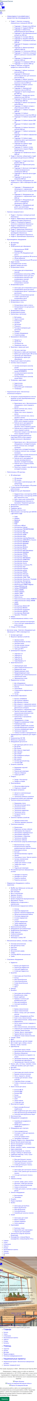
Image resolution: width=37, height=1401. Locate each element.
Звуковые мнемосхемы (21, 820)
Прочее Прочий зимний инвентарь (21, 1142)
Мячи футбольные (19, 1209)
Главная (6, 1240)
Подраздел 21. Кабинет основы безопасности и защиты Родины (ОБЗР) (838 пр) (23, 148)
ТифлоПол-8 (18, 657)
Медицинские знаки (20, 669)
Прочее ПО (17, 342)
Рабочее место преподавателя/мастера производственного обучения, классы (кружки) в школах (25, 424)
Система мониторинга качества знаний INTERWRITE (23, 370)
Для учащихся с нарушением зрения (25, 704)
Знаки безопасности (17, 662)
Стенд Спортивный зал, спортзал (20, 1151)
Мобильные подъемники (18, 740)
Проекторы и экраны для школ (20, 347)
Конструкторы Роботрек (21, 574)
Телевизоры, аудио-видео (18, 380)
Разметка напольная (20, 880)
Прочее (16, 855)
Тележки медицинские (20, 921)
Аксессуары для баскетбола (22, 976)
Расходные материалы (17, 790)
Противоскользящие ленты (22, 805)
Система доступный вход (21, 761)
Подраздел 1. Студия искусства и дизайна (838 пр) (24, 162)
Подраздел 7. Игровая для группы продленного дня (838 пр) (24, 96)
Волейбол (14, 990)
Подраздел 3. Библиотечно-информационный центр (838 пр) (24, 30)
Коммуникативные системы (22, 641)
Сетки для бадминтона (21, 969)
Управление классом (20, 345)
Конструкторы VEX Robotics (22, 558)
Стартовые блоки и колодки (22, 1081)
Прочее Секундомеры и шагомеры (21, 1144)
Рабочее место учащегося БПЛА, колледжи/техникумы (24, 464)
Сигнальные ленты (20, 807)
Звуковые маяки (19, 640)
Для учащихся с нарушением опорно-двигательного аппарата (25, 706)
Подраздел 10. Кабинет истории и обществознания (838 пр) (24, 107)
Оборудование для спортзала (19, 1128)
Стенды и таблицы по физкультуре (21, 1152)
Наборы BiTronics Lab (20, 586)
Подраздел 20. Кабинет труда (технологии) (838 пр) (23, 144)
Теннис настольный (16, 1166)
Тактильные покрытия (20, 731)
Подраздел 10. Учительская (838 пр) (25, 51)
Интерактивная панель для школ (24, 275)
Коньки (16, 1095)
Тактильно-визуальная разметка (20, 800)
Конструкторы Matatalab (21, 543)
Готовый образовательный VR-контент (25, 260)
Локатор (16, 687)
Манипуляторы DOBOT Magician (23, 584)
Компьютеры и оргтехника (18, 314)
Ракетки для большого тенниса (23, 1161)
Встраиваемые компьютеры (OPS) (24, 274)
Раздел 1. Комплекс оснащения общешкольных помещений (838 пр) (21, 22)
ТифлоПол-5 (18, 655)
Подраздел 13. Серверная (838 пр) (24, 62)
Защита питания (19, 319)
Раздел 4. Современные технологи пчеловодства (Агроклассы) (21, 226)
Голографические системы (19, 263)
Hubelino (16, 518)
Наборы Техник (18, 595)
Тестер (16, 694)
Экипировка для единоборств (23, 1060)
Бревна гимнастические (21, 1009)
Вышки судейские (19, 997)
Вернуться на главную (6, 1325)
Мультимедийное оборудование (16, 239)
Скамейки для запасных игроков (23, 1213)
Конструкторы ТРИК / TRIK (22, 577)
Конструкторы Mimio (20, 545)
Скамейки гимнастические (22, 1030)
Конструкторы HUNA (20, 534)
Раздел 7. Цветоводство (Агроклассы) (22, 234)
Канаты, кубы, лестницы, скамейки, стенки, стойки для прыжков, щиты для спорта (23, 1064)
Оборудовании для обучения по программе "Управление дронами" (24, 502)
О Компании (7, 1244)
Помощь (6, 1251)
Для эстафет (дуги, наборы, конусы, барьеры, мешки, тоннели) (21, 1043)
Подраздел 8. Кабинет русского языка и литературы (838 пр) (25, 99)
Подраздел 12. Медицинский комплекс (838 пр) (22, 59)
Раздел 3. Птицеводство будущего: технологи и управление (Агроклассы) (22, 223)
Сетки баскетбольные (20, 981)
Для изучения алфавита (21, 700)
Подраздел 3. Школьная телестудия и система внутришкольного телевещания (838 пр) (25, 169)
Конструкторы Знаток (20, 563)
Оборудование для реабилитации (21, 928)
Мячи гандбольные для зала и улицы (25, 1111)
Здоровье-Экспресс (16, 895)
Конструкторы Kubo (20, 536)
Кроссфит (14, 1067)
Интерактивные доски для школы (24, 289)
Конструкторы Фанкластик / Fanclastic (25, 579)
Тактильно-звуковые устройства (20, 817)
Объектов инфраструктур (21, 786)
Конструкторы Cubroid (20, 527)
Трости (16, 866)
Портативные (18, 688)
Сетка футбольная (19, 1211)
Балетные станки (19, 1228)
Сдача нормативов (16, 1149)
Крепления (17, 1097)
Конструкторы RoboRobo (21, 552)
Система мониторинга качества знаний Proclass (23, 374)
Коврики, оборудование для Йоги (24, 1016)
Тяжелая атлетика (16, 1178)
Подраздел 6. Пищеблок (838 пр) (24, 38)
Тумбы (13, 956)
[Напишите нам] (1, 1270)
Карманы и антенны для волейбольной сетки (21, 999)
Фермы (16, 985)
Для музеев (17, 748)
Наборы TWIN (18, 593)
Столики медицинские (20, 918)
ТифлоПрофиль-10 (20, 661)
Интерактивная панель (17, 267)
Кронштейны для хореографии (23, 1230)
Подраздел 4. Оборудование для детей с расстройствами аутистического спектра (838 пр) (24, 207)
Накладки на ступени (20, 876)
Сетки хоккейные (19, 1223)
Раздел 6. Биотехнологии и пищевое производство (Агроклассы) (21, 232)
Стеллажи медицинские (21, 916)
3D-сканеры (17, 480)
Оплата (6, 1350)
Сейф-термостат (16, 932)
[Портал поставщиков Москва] (18, 1385)
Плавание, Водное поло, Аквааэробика (22, 1140)
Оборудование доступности (19, 741)
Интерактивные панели (21, 715)
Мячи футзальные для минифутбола (25, 1112)
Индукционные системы (18, 680)
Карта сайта (17, 1325)
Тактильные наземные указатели (24, 796)
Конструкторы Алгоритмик (22, 609)
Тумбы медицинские (20, 923)
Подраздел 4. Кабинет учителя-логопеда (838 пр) (23, 85)
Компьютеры (18, 321)
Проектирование (16, 783)
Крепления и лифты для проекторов (25, 352)
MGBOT (16, 522)
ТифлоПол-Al (18, 659)
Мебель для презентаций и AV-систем (25, 354)
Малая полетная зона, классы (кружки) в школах (23, 409)
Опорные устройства (17, 764)
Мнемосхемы (18, 827)
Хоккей (13, 1215)
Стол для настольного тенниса (23, 1175)
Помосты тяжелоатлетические (23, 1185)
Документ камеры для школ (19, 265)
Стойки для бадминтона (21, 971)
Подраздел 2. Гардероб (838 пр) (23, 28)
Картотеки (14, 947)
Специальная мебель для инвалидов (22, 798)
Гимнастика (14, 1006)
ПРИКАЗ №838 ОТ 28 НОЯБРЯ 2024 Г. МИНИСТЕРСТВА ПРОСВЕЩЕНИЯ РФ (18, 17)
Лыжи (16, 1098)
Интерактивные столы (17, 302)
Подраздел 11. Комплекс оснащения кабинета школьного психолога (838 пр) (25, 54)
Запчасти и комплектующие (22, 793)
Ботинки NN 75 (18, 1090)
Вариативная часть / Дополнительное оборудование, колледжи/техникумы (25, 443)
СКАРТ (16, 602)
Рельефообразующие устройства (24, 727)
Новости (6, 1246)
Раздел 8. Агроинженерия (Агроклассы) (22, 236)
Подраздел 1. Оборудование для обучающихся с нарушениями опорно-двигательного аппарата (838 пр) (25, 189)
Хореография (15, 1225)
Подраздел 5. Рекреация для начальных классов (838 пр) (22, 89)
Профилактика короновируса (19, 930)
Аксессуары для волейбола (22, 993)
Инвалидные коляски (20, 850)
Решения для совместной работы (21, 361)
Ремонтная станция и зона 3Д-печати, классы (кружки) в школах (25, 432)
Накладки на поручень (21, 874)
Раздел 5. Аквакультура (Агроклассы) (22, 229)
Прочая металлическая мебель (23, 914)
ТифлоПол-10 (18, 653)
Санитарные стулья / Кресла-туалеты (25, 857)
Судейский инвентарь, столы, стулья (21, 1154)
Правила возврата (9, 1354)
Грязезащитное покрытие (18, 650)
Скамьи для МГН (19, 774)
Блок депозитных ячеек (18, 945)
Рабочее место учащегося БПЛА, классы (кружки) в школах (24, 429)
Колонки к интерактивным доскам (24, 295)
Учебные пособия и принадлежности (25, 732)
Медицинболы (18, 1021)
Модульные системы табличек (23, 829)
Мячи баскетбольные (20, 979)
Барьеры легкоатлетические (22, 1074)
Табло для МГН (18, 649)
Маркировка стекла (20, 803)
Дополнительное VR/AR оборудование (21, 250)
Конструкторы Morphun (21, 547)
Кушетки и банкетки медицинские (24, 912)
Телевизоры (17, 388)
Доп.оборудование (19, 683)
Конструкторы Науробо (21, 568)
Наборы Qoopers (19, 591)
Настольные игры (16, 1116)
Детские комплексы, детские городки (21, 1041)
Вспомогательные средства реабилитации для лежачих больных (25, 847)
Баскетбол (14, 973)
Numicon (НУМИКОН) (20, 699)
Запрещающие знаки (20, 666)
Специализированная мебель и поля (22, 618)
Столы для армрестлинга (21, 1136)
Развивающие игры (20, 724)
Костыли (16, 852)
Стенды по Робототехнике (18, 627)
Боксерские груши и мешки (22, 1049)
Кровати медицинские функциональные (22, 899)
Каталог (6, 1332)
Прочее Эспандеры (16, 1145)
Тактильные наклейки (20, 838)
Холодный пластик (19, 814)
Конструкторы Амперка (21, 561)
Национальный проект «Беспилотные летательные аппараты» (18, 392)
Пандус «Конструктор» (21, 779)
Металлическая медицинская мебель (22, 906)
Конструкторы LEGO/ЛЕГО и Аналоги (25, 540)
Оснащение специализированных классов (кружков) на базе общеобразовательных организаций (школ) (23, 398)
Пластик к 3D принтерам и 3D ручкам (25, 485)
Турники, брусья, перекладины (23, 1032)
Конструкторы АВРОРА (21, 611)
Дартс (12, 1039)
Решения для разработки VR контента (25, 256)
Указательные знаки (20, 676)
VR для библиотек (19, 258)
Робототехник (18, 597)
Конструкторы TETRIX (20, 554)
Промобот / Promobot (20, 615)
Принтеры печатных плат (18, 510)
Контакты (6, 1253)
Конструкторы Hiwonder (21, 533)
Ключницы (14, 949)
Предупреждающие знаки (22, 673)
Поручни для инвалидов (21, 771)
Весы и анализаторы (17, 893)
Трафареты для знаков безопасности (25, 674)
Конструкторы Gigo (20, 531)
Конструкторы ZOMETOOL (22, 559)
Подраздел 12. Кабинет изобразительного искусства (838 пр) (25, 114)
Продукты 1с (18, 340)
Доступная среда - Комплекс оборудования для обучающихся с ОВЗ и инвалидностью (21, 631)
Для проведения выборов (21, 755)
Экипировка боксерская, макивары (24, 1058)
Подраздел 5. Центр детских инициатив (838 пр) (22, 178)
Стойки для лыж (19, 1102)
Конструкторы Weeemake (21, 613)
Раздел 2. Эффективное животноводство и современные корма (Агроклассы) (23, 219)
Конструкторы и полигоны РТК (23, 565)
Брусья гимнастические (21, 1011)
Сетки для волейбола (20, 1004)
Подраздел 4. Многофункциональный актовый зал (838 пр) (25, 34)
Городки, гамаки (15, 1037)
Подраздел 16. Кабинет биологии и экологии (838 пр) (24, 128)
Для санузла (18, 757)
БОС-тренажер (15, 891)
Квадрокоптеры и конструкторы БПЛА (25, 494)
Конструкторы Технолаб (21, 575)
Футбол (13, 1202)
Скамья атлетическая (20, 1187)
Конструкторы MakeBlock (21, 541)
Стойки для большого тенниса (23, 1165)
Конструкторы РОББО (20, 572)
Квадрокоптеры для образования (20, 491)
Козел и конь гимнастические (23, 1018)
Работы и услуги (19, 795)
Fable (16, 516)
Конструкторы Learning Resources (24, 538)
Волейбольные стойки (20, 995)
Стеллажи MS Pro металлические (21, 954)
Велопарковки (18, 1195)
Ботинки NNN (18, 1091)
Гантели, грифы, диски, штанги (23, 1181)
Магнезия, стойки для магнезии (23, 1183)
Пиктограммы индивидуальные (23, 832)
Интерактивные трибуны (18, 310)
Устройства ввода (19, 335)
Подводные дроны (16, 508)
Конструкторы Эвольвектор (22, 581)
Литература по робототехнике (19, 504)
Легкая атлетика (15, 1069)
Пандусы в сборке (19, 781)
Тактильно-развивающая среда (23, 729)
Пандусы (13, 776)
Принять (5, 1399)
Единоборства (15, 1046)
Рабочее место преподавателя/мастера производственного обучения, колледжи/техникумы (23, 460)
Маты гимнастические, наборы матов (25, 1019)
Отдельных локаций (20, 788)
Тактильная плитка (19, 808)
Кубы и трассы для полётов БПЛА (24, 499)
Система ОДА (18, 762)
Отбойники (17, 769)
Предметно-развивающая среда (23, 722)
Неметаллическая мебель (18, 927)
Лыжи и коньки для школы (18, 1086)
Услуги (5, 1242)
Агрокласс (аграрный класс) (15, 212)
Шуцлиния (17, 815)
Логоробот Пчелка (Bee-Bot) (22, 583)
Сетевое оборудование (21, 333)
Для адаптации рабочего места (23, 745)
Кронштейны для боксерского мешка (25, 1051)
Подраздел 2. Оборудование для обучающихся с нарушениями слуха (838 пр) (25, 196)
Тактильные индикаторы (21, 810)
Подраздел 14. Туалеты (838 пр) (23, 63)
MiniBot (16, 604)
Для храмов (17, 759)
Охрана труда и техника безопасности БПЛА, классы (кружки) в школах (25, 420)
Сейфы (13, 953)
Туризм (13, 1177)
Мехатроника (15, 506)
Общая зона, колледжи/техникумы (24, 449)
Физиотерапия (15, 936)
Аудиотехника (18, 383)
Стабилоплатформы (17, 934)
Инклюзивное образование (19, 695)
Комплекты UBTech (20, 525)
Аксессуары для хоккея (21, 1218)
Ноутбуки (17, 322)
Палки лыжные (18, 1100)
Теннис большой (16, 1156)
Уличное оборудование (18, 1192)
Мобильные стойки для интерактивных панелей (21, 282)
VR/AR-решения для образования (21, 246)
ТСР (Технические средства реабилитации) (23, 841)
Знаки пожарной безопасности (23, 667)
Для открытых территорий (22, 750)
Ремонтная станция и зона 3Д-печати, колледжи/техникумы (25, 468)
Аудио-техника (15, 262)
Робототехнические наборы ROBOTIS (25, 599)
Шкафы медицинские (20, 925)
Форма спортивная (16, 1201)
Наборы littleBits (19, 590)
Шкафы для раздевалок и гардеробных (21, 1125)
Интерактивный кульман (18, 312)
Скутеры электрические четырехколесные (21, 860)
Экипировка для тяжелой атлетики (24, 1062)
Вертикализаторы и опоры (22, 845)
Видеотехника (18, 385)
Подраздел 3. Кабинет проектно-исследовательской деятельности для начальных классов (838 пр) (25, 81)
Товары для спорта (20, 864)
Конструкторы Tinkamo (21, 556)
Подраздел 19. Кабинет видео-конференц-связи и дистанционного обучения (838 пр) (25, 140)
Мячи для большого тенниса (22, 1159)
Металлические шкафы (18, 951)
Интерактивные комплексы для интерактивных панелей (23, 278)
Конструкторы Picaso (20, 549)
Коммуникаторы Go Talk (18, 738)
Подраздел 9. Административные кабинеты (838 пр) (24, 48)
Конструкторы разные (20, 570)
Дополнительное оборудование (23, 685)
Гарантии (6, 1348)
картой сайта (18, 1315)
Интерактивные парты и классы (23, 305)
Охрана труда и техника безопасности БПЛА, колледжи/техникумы (25, 455)
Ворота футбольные (20, 1207)
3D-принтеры (18, 478)
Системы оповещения (20, 647)
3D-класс (13, 244)
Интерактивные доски (17, 284)
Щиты (16, 986)
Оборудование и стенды (21, 720)
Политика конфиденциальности (13, 1356)
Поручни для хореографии (22, 1231)
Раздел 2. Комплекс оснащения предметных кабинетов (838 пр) (20, 66)
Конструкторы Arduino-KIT (22, 606)
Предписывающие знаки (21, 671)
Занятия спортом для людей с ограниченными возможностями (23, 712)
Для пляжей (17, 753)
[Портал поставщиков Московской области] (18, 1383)
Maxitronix (17, 520)
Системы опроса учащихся (19, 362)
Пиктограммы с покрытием (22, 836)
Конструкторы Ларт (20, 566)
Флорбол (13, 1199)
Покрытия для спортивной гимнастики (25, 1028)
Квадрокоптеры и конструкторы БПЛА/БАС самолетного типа (25, 496)
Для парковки (18, 752)
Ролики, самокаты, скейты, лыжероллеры (23, 1147)
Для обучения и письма (21, 702)
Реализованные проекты (11, 1249)
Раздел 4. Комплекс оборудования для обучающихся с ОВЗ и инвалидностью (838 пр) (23, 182)
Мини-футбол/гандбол (17, 1104)
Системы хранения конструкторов (24, 621)
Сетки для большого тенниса (22, 1163)
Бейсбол (13, 988)
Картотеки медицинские (21, 911)
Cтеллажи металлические (18, 944)
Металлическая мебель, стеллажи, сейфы (19, 940)
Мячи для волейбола (20, 1002)
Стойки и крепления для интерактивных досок (21, 297)
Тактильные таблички (20, 840)
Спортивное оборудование (15, 959)
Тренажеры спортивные (21, 1138)
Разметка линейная (20, 878)
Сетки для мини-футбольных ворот (24, 1114)
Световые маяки (19, 643)
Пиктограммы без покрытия (22, 831)
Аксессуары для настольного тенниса (25, 1169)
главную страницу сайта (18, 1313)
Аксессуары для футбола (21, 1206)
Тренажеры (17, 1197)
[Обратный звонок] (1, 1264)
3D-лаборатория (16, 475)
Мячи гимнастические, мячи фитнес (25, 1027)
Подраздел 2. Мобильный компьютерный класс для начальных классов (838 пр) (25, 75)
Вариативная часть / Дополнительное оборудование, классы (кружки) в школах (25, 405)
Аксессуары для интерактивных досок (25, 288)
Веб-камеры (18, 317)
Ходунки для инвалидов (21, 868)
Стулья (16, 919)
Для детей (17, 746)
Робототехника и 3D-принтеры (16, 472)
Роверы (13, 616)
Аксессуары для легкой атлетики (24, 1072)
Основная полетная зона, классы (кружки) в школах (24, 416)
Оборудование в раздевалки (19, 1118)
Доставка (6, 1352)
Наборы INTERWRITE (20, 588)
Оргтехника (17, 324)
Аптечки (16, 909)
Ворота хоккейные (19, 1219)
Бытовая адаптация (16, 635)
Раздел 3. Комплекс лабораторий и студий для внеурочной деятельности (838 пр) (23, 157)
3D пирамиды (15, 242)
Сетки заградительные (21, 1131)
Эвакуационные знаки (20, 678)
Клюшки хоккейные (20, 1221)
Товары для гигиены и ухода (22, 862)
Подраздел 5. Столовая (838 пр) (23, 37)
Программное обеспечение (19, 337)
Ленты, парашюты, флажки (22, 1076)
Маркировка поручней (20, 767)
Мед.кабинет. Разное (17, 900)
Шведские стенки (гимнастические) (24, 1036)
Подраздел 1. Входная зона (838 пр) (25, 26)
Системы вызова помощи (21, 645)
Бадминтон (14, 962)
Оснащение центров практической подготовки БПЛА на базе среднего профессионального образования (21, 437)
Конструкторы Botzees (20, 608)
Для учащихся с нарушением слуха (24, 709)
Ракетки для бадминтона (21, 967)
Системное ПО (18, 343)
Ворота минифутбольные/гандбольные (22, 1108)
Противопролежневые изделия (23, 853)
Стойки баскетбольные (21, 983)
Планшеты (17, 326)
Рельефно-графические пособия (24, 725)
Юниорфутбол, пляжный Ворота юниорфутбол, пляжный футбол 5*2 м (22, 1238)
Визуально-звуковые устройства (20, 637)
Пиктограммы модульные (21, 834)
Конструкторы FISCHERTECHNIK (24, 529)
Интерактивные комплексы (19, 300)
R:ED (15, 524)
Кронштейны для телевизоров (23, 387)
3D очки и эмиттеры (20, 350)
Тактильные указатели (17, 824)
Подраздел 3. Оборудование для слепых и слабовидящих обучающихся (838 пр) (24, 201)
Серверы (17, 331)
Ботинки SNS (18, 1093)
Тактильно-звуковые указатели (23, 822)
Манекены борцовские (21, 1053)
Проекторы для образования (22, 355)
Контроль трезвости (16, 897)
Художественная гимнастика (22, 1034)
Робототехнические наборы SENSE (24, 600)
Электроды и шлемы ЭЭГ (18, 937)
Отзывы (6, 1248)
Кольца (16, 978)
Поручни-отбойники (20, 773)
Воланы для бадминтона (21, 965)
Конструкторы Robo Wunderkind (23, 550)
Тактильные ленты (19, 812)
